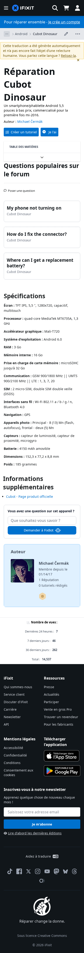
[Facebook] (19, 871)
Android (21, 34)
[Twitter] (28, 871)
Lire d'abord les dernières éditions (35, 833)
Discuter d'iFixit (16, 702)
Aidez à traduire (38, 856)
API (6, 724)
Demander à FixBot (38, 530)
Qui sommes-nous (18, 687)
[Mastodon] (56, 871)
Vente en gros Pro (58, 709)
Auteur (18, 551)
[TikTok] (10, 871)
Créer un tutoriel (24, 132)
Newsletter (12, 717)
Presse (49, 687)
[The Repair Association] (42, 881)
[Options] (7, 34)
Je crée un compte (64, 22)
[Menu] (6, 8)
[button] (55, 8)
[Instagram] (38, 871)
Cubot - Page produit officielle (29, 496)
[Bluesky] (65, 871)
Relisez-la (68, 55)
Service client (14, 694)
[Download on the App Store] (61, 755)
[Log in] (77, 8)
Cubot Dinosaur (45, 34)
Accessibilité (13, 748)
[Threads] (74, 871)
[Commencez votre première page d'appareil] (42, 596)
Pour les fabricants (58, 724)
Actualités (51, 694)
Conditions (12, 762)
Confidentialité (15, 755)
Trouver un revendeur (61, 717)
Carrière (10, 709)
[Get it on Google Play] (62, 770)
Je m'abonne (42, 824)
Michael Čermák (29, 121)
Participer (51, 702)
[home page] (23, 8)
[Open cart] (66, 8)
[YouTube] (47, 871)
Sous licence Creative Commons (42, 935)
